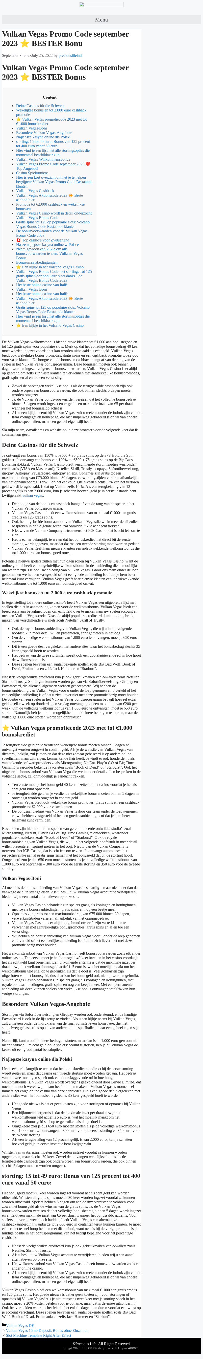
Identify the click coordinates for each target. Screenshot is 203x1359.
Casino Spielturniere (32, 173)
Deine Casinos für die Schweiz (40, 106)
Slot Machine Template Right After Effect (38, 1335)
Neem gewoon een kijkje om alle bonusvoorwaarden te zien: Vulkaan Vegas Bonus (49, 253)
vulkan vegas (32, 495)
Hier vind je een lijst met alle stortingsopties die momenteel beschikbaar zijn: (53, 152)
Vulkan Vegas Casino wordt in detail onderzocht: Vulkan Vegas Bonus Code (54, 215)
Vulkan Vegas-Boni (31, 128)
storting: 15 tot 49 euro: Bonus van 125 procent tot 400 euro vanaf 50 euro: (53, 143)
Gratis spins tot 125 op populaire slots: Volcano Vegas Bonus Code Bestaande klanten (53, 224)
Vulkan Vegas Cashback (35, 191)
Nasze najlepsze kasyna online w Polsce (47, 244)
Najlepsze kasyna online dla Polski (43, 137)
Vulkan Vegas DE (20, 1325)
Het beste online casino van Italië (42, 285)
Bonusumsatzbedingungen (36, 262)
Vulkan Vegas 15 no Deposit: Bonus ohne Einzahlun (47, 1330)
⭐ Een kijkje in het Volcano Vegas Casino (50, 267)
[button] (101, 19)
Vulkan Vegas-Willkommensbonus (43, 159)
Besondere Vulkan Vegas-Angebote (44, 132)
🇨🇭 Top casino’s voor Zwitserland (42, 240)
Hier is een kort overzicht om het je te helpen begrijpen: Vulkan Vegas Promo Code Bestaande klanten (54, 181)
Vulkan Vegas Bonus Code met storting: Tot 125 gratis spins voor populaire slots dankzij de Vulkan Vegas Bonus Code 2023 (54, 275)
